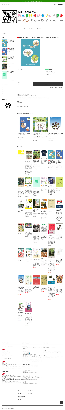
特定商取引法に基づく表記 (59, 87)
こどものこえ (42, 258)
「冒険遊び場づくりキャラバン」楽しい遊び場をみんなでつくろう (44, 211)
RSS (18, 399)
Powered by (3, 408)
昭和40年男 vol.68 (20, 233)
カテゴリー (31, 28)
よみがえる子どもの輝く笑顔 (28, 210)
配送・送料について (21, 393)
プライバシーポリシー (21, 397)
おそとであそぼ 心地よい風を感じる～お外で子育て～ (10, 64)
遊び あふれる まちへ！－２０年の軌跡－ (28, 161)
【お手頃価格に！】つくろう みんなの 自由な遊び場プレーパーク (10, 57)
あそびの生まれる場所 (28, 313)
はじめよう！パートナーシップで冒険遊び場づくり (10, 72)
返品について (52, 87)
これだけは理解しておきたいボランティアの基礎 (28, 259)
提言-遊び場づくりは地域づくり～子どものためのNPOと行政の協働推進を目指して (36, 287)
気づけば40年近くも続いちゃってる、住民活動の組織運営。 (21, 211)
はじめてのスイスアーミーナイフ (21, 156)
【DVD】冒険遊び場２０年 (21, 313)
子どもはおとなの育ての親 (44, 286)
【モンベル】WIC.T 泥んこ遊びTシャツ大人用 (59, 256)
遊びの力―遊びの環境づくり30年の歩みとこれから (59, 287)
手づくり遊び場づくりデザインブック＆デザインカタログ (28, 287)
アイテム (61, 4)
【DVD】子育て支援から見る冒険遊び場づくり (44, 186)
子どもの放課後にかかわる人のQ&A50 (59, 210)
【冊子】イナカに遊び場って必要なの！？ (28, 229)
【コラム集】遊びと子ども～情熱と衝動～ (59, 188)
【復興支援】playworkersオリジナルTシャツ (51, 186)
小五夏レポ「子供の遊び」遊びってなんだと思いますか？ (36, 210)
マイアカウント (30, 390)
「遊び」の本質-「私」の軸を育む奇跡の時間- (36, 259)
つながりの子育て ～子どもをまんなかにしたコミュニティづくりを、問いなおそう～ (51, 260)
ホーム (25, 28)
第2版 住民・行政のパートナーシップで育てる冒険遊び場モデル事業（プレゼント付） (55, 134)
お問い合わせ (39, 28)
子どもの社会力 (50, 235)
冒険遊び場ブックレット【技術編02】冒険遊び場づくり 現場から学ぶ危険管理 (10, 41)
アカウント (55, 4)
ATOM (20, 399)
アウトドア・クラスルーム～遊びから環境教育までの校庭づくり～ (36, 161)
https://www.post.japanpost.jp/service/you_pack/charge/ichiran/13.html (12, 379)
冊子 (5, 33)
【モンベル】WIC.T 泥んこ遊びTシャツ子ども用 (44, 158)
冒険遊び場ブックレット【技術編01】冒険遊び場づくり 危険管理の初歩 (10, 49)
